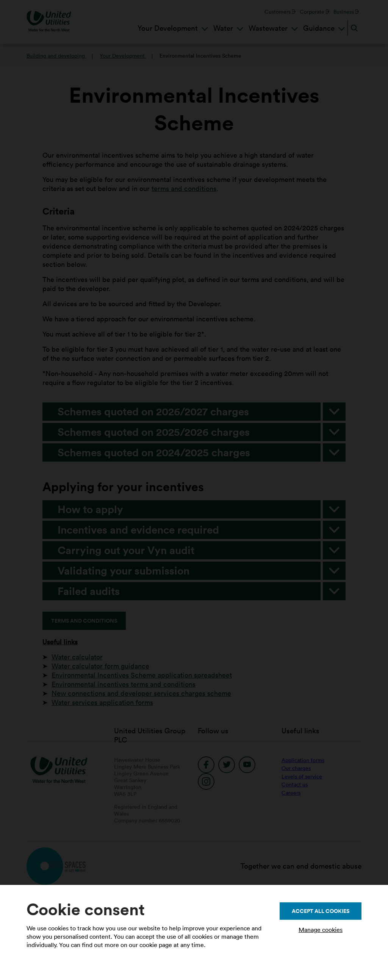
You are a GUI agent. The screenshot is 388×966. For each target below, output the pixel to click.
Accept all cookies (320, 911)
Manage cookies (321, 929)
